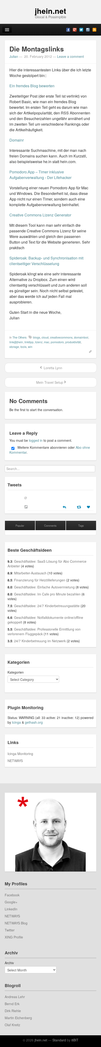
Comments (50, 525)
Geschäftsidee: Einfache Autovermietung (44, 587)
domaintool (81, 337)
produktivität (73, 342)
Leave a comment (70, 56)
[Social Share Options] (26, 506)
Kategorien (16, 672)
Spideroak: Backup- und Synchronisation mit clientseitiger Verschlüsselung (46, 260)
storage (14, 347)
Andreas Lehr (15, 996)
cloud (45, 337)
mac (46, 342)
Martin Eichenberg (18, 1017)
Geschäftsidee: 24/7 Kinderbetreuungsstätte (47, 605)
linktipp (29, 342)
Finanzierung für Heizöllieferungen (39, 580)
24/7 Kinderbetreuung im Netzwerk (40, 640)
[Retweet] (79, 506)
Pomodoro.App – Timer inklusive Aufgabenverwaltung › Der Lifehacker (40, 174)
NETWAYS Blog (16, 923)
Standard (59, 1040)
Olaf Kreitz (12, 1024)
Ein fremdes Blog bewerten (31, 85)
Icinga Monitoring (20, 753)
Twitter (10, 930)
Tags (81, 525)
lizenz (39, 342)
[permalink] (89, 351)
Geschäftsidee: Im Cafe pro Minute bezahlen (47, 594)
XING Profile (14, 937)
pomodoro (57, 342)
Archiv (9, 962)
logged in (36, 440)
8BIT (74, 1040)
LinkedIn (11, 909)
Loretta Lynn (52, 367)
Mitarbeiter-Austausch (30, 573)
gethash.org (34, 722)
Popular (20, 525)
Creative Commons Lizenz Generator (40, 215)
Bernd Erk (12, 1003)
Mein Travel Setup (49, 382)
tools (23, 347)
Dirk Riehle (13, 1010)
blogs (36, 337)
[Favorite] (89, 507)
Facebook (12, 895)
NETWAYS (15, 760)
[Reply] (64, 506)
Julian (13, 56)
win (30, 347)
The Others (19, 337)
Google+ (11, 902)
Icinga (16, 722)
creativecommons (61, 337)
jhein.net (50, 10)
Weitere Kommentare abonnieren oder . (49, 450)
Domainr (16, 140)
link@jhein (16, 342)
